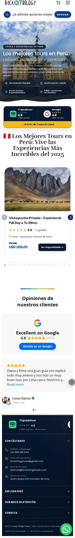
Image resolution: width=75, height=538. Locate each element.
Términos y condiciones (41, 531)
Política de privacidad (15, 531)
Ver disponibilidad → (52, 247)
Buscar (63, 14)
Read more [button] (15, 384)
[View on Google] (6, 400)
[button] (70, 217)
